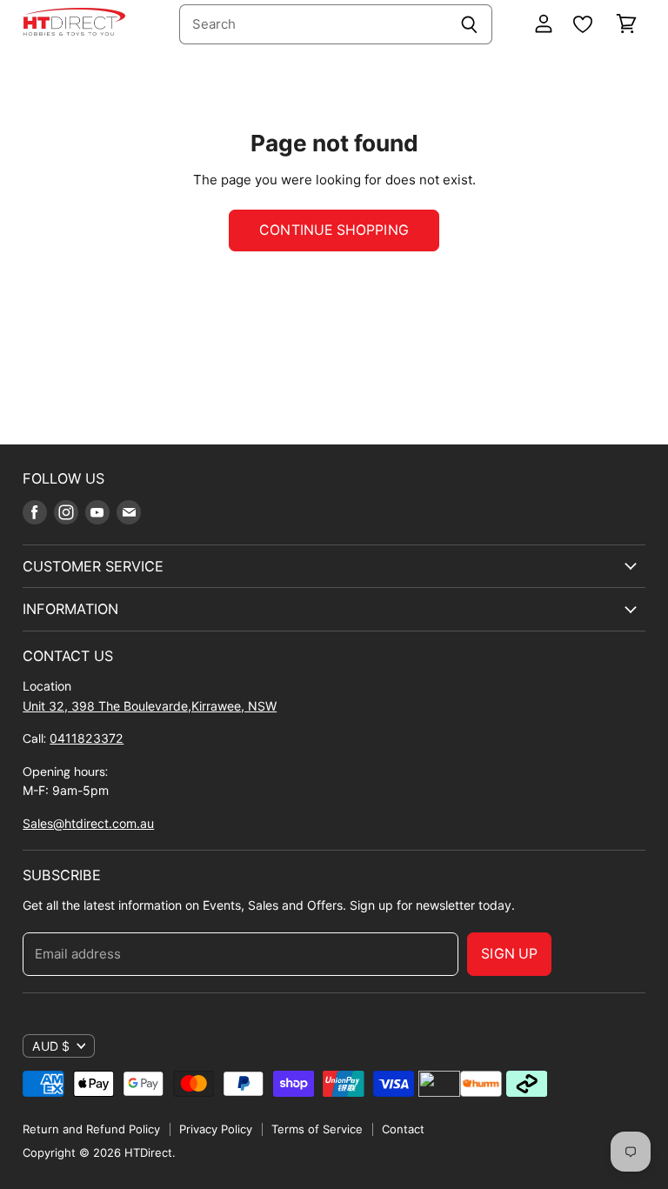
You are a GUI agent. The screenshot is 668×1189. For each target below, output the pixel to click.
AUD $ (51, 1046)
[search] (312, 24)
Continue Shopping (334, 230)
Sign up (509, 953)
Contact (403, 1129)
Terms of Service (317, 1129)
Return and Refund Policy (91, 1129)
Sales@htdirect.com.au (88, 823)
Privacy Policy (215, 1129)
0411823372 (87, 738)
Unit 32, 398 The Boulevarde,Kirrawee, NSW (150, 705)
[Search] (469, 24)
